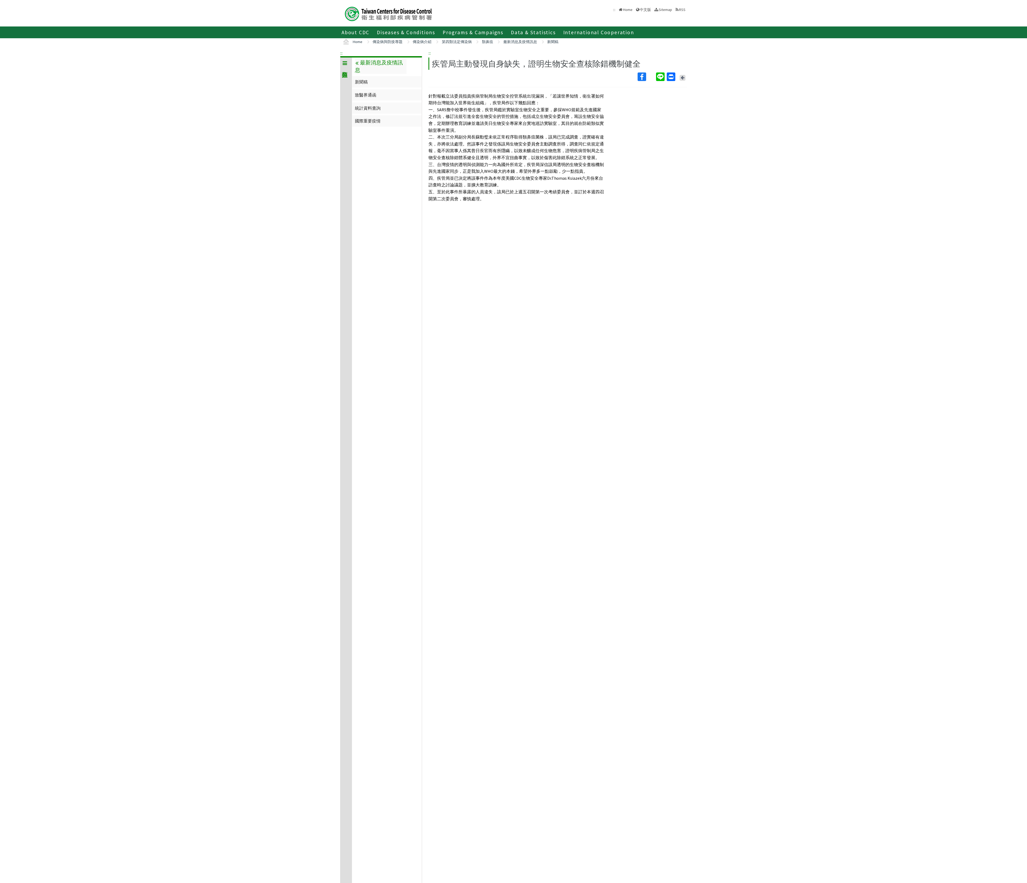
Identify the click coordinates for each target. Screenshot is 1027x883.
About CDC (355, 32)
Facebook (646, 76)
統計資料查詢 (368, 108)
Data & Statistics (533, 32)
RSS (682, 9)
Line (661, 76)
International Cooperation (598, 32)
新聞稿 (552, 41)
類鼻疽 (487, 41)
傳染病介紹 (422, 41)
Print (671, 76)
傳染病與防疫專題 (388, 41)
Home (628, 9)
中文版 (645, 9)
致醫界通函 (365, 95)
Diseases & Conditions (406, 32)
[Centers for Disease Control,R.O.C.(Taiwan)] (388, 13)
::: (341, 53)
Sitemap (665, 9)
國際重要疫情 (368, 121)
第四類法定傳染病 (457, 41)
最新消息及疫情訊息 (520, 41)
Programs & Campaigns (473, 32)
